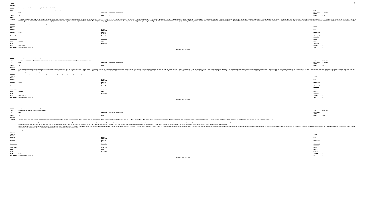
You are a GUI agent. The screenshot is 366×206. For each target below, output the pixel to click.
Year (11, 12)
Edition (315, 39)
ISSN (11, 41)
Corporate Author (12, 26)
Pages (315, 15)
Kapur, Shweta (22, 108)
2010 (19, 112)
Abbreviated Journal (316, 13)
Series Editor (13, 35)
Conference (316, 43)
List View (341, 2)
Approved (315, 45)
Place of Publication (104, 30)
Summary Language (103, 33)
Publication (104, 12)
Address (12, 24)
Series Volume (13, 39)
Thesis (315, 26)
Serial (314, 47)
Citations (346, 2)
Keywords (12, 17)
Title (11, 10)
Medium (315, 41)
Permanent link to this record (183, 49)
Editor (315, 29)
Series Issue (104, 39)
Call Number (13, 47)
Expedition (104, 43)
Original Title (316, 32)
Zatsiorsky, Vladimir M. (41, 7)
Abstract (12, 19)
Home (12, 3)
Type (314, 10)
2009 (19, 12)
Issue (102, 15)
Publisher (12, 29)
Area (11, 43)
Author (12, 7)
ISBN (102, 41)
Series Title (104, 35)
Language (12, 32)
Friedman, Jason (22, 7)
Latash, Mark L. (51, 7)
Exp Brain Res (325, 12)
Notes (11, 45)
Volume (12, 15)
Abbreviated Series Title (316, 36)
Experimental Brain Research (116, 12)
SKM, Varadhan (31, 7)
